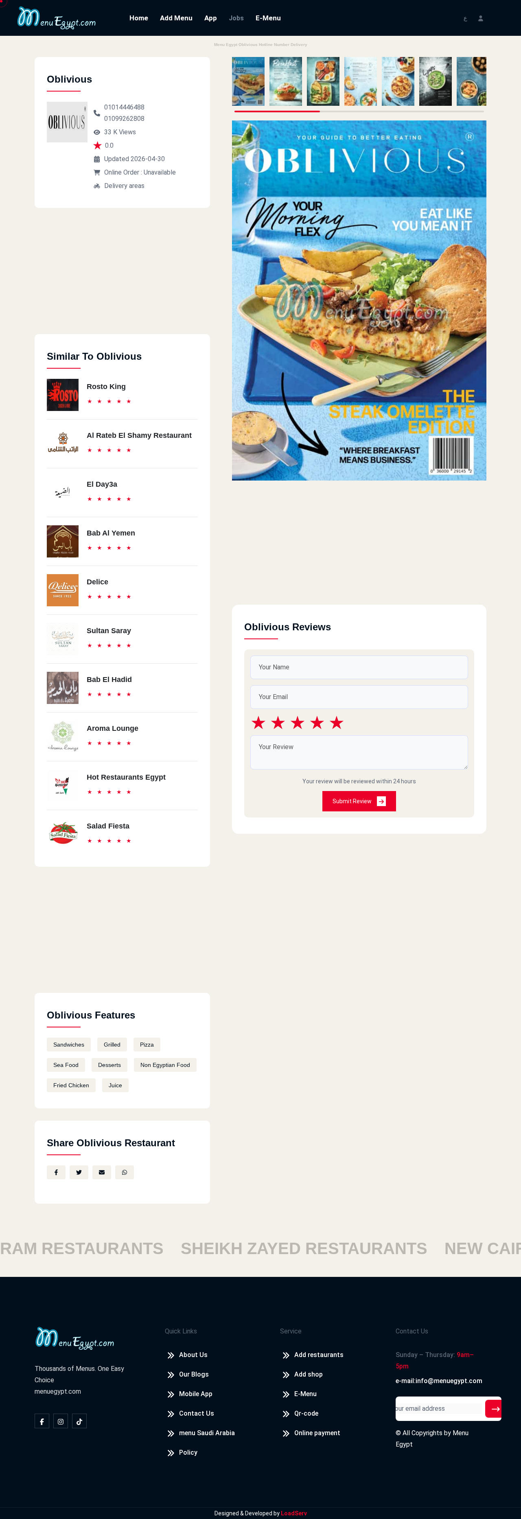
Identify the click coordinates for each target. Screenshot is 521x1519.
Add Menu (176, 18)
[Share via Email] (101, 1172)
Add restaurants (319, 1355)
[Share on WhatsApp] (124, 1172)
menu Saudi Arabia (207, 1433)
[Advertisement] (122, 277)
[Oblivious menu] (248, 81)
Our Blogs (194, 1374)
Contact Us (196, 1413)
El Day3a (102, 484)
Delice (97, 582)
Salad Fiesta (108, 826)
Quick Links (181, 1331)
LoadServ (294, 1513)
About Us (193, 1355)
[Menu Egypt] (56, 17)
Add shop (308, 1374)
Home (138, 18)
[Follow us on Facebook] (42, 1421)
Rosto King (106, 386)
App (210, 18)
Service (291, 1331)
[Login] (480, 18)
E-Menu (268, 18)
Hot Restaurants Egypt (126, 777)
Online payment (317, 1433)
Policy (188, 1452)
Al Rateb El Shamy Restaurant (139, 435)
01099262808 (124, 118)
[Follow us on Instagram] (60, 1421)
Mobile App (195, 1394)
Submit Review (353, 801)
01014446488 (124, 107)
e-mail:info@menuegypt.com (439, 1381)
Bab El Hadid (109, 679)
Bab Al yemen (111, 533)
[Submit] (495, 1409)
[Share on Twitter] (79, 1172)
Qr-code (306, 1413)
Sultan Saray (109, 631)
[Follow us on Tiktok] (79, 1421)
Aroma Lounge (112, 728)
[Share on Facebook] (56, 1172)
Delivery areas (124, 186)
